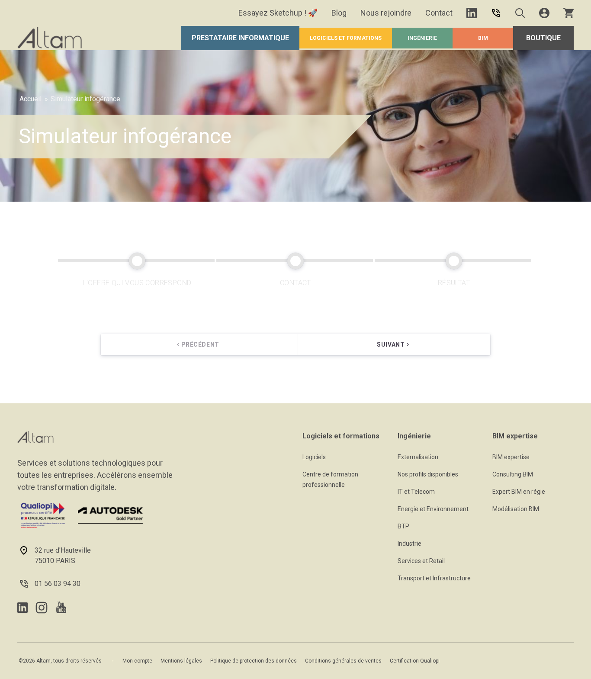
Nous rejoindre (385, 12)
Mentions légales (181, 661)
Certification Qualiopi (415, 661)
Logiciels (314, 457)
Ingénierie (422, 38)
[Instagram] (41, 608)
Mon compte (137, 661)
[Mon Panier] (568, 13)
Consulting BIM (512, 474)
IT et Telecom (416, 491)
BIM (483, 38)
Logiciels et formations (346, 38)
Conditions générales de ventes (343, 661)
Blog (339, 12)
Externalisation (418, 457)
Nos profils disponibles (428, 474)
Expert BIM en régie (518, 491)
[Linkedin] (471, 13)
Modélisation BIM (515, 508)
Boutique (543, 38)
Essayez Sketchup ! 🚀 (278, 12)
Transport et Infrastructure (434, 578)
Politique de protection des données (253, 661)
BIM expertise (511, 457)
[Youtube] (61, 607)
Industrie (409, 543)
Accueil (30, 99)
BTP (403, 526)
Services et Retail (421, 560)
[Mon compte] (544, 13)
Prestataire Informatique (240, 38)
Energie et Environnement (433, 508)
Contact (439, 12)
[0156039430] (496, 13)
